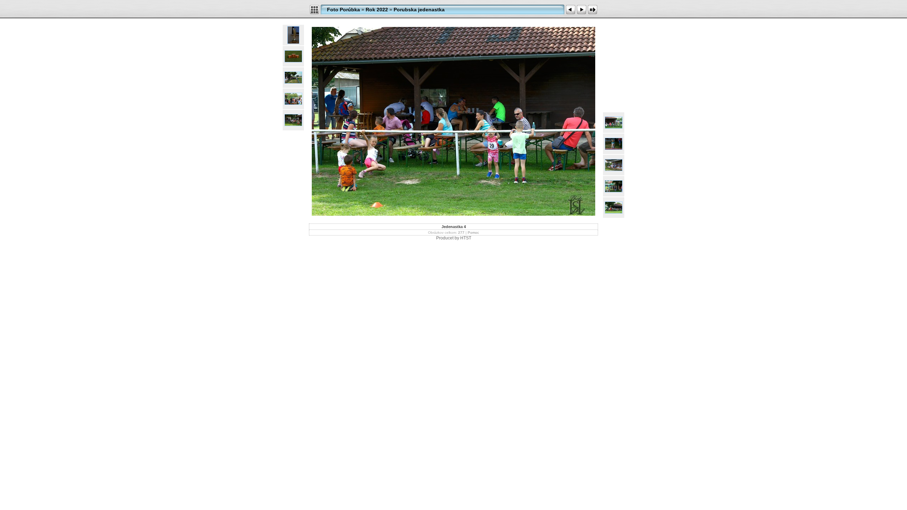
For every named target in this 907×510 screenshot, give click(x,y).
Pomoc (473, 232)
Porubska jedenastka (419, 9)
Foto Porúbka (343, 9)
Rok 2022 (377, 9)
